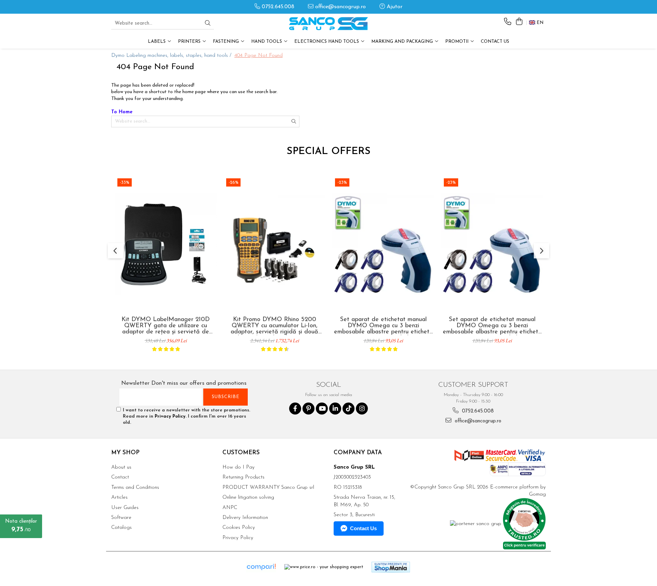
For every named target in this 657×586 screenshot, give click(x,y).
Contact (120, 477)
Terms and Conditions (135, 487)
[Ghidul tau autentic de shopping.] (261, 567)
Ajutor (393, 7)
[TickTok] (349, 409)
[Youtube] (322, 409)
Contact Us (495, 41)
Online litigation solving (248, 497)
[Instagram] (362, 409)
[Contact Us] (507, 22)
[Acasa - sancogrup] (328, 23)
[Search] (208, 23)
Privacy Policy (170, 416)
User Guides (125, 507)
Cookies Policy (238, 527)
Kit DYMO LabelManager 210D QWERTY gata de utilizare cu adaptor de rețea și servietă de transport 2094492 (165, 326)
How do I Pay (238, 467)
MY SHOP (125, 453)
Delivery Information (245, 517)
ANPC (229, 507)
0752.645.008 (277, 7)
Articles (119, 497)
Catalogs (121, 527)
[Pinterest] (308, 409)
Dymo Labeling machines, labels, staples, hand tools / (172, 55)
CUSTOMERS (241, 453)
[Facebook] (295, 409)
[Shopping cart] (519, 22)
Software (121, 517)
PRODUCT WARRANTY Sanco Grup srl (268, 487)
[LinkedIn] (335, 409)
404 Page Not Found (258, 55)
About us (121, 467)
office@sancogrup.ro (339, 7)
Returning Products (243, 477)
